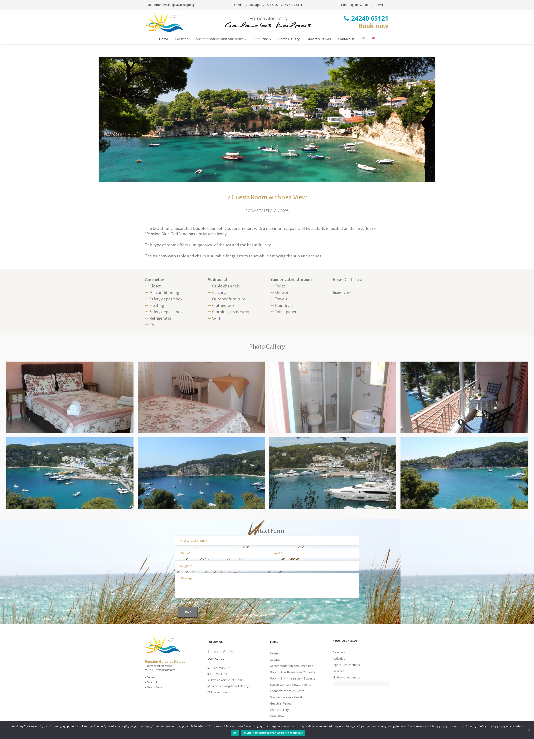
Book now (373, 26)
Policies (151, 677)
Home (274, 653)
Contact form (219, 692)
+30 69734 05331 (220, 674)
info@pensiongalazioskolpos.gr (174, 5)
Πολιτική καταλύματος (356, 5)
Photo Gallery (279, 710)
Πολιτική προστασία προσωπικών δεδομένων (273, 732)
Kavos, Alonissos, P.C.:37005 (226, 680)
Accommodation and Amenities (291, 666)
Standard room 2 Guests (287, 697)
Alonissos (339, 652)
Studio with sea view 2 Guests (290, 685)
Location (276, 660)
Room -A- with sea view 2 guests (292, 672)
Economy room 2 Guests (287, 691)
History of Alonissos (346, 677)
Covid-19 (381, 5)
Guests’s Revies (280, 703)
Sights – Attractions (346, 665)
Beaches (338, 671)
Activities (339, 659)
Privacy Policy (154, 687)
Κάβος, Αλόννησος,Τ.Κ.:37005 (257, 5)
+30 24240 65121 (220, 668)
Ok (235, 732)
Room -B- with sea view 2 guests (292, 678)
